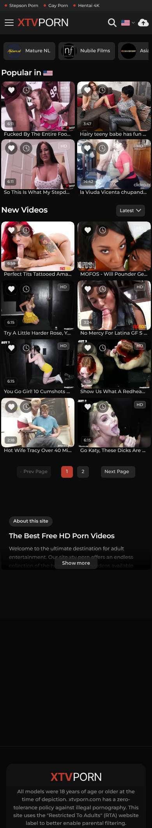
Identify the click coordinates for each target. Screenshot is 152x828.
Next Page (116, 472)
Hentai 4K (88, 5)
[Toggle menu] (9, 22)
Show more (76, 563)
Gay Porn (58, 5)
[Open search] (112, 23)
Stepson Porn (23, 5)
